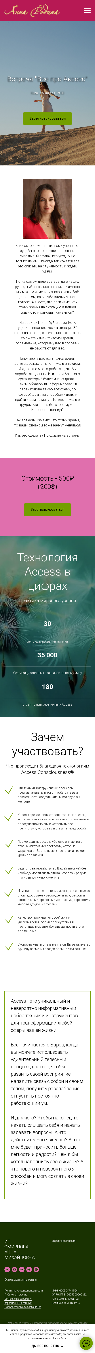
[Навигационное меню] (87, 10)
